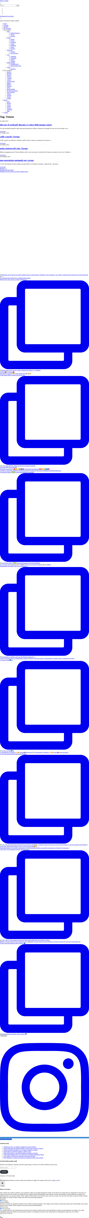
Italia (8, 31)
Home (5, 23)
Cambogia (13, 56)
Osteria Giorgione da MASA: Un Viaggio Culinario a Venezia (20, 1150)
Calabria (9, 78)
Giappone (9, 109)
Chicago (12, 52)
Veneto (12, 34)
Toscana (12, 36)
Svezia (12, 47)
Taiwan (12, 59)
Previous (2, 168)
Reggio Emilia (11, 89)
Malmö (9, 83)
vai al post (3, 131)
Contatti (5, 112)
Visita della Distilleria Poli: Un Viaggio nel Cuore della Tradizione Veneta (23, 1154)
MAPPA (5, 27)
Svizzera (12, 48)
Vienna (9, 98)
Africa (8, 67)
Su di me (5, 25)
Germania (13, 42)
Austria (12, 39)
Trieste (9, 94)
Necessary (5, 1200)
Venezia (9, 95)
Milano (9, 84)
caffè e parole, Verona (10, 136)
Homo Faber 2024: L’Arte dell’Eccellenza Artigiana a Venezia (20, 1153)
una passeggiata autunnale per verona (17, 160)
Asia (8, 55)
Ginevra (9, 76)
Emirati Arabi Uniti (15, 66)
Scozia (12, 44)
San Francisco (14, 53)
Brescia (9, 75)
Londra (9, 80)
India (8, 101)
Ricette (5, 100)
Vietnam (12, 61)
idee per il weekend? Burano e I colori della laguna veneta (26, 125)
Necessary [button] (3, 1199)
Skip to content (4, 0)
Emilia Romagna (15, 33)
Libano (9, 106)
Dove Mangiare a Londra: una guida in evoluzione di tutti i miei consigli (23, 1157)
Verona (9, 97)
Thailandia (13, 58)
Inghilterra (13, 45)
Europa (9, 37)
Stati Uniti (10, 50)
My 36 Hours (7, 28)
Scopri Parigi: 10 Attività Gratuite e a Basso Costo (17, 1151)
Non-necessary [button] (4, 1207)
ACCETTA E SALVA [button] (6, 1213)
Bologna (9, 73)
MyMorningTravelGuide (7, 16)
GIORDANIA (14, 64)
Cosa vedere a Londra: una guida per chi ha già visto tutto (19, 1156)
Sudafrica (13, 69)
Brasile (9, 103)
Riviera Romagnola (12, 90)
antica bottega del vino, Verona (14, 148)
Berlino (9, 72)
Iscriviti (4, 1172)
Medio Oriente (11, 62)
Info (54, 1180)
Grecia (9, 105)
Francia (12, 41)
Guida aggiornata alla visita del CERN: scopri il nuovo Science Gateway (23, 1148)
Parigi (8, 87)
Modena (9, 86)
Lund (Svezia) (11, 81)
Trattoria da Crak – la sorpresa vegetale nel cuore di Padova (19, 1147)
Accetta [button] (58, 1180)
